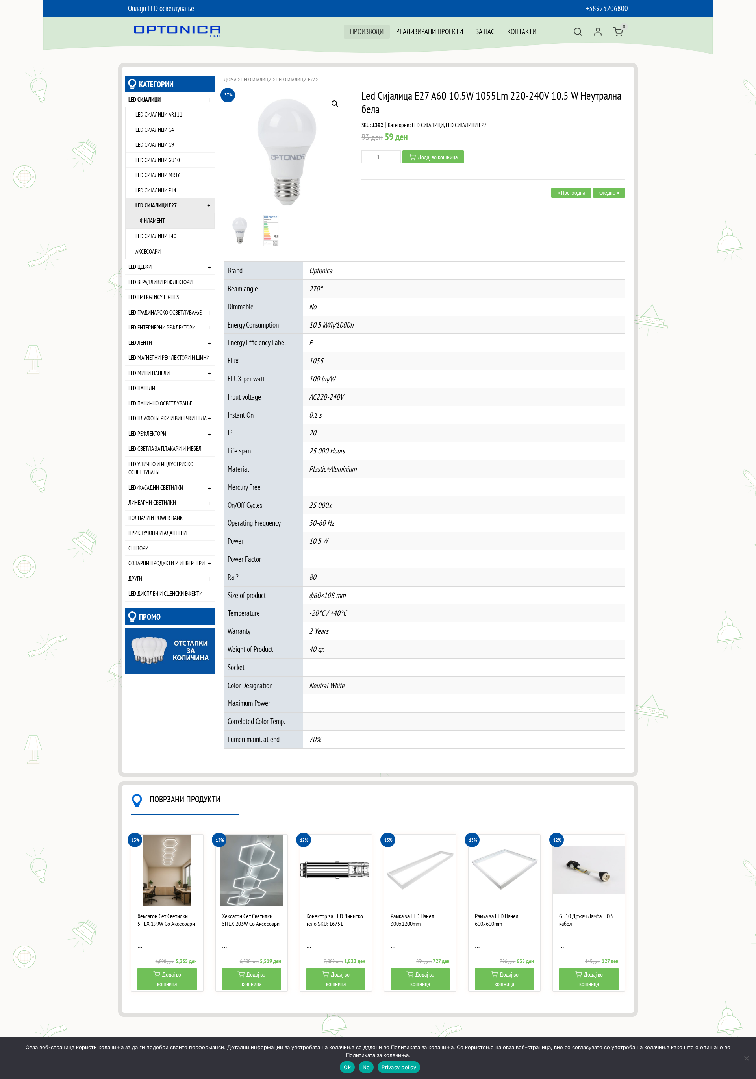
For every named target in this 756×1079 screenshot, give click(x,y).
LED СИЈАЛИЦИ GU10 (157, 160)
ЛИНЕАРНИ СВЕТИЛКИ (152, 502)
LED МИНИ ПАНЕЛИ (149, 373)
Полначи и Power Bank (155, 518)
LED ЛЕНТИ (140, 342)
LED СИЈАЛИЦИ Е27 (156, 205)
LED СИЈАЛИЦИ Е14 (155, 190)
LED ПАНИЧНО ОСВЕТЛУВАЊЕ (160, 403)
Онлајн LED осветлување (161, 8)
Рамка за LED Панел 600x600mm (497, 919)
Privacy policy (399, 1067)
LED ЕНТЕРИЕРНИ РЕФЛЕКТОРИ (161, 327)
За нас (485, 31)
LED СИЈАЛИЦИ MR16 (158, 175)
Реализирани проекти (429, 31)
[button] (335, 104)
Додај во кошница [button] (169, 979)
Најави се (598, 32)
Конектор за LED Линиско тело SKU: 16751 (334, 919)
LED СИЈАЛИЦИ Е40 (155, 236)
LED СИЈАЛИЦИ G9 (154, 144)
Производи (367, 31)
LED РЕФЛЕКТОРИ (147, 433)
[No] (746, 1058)
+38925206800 (607, 8)
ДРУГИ (135, 578)
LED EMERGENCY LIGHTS (153, 297)
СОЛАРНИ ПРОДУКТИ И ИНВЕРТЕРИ (166, 563)
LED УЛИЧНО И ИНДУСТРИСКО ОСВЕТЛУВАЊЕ (160, 468)
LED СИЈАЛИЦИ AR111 (158, 114)
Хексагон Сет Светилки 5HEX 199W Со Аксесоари (166, 919)
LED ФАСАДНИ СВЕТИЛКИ (155, 487)
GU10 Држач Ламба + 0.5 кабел (586, 919)
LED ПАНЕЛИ (141, 388)
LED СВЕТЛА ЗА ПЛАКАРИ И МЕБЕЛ (165, 448)
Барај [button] (578, 32)
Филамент (152, 220)
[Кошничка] (618, 32)
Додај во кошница (438, 157)
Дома (230, 79)
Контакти (521, 31)
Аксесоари (148, 251)
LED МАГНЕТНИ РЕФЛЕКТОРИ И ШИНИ (168, 357)
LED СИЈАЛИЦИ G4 (154, 129)
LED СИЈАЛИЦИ (144, 99)
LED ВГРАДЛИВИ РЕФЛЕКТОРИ (160, 282)
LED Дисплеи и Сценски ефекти (165, 593)
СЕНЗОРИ (138, 548)
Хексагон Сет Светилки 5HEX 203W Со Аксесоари (251, 919)
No (366, 1067)
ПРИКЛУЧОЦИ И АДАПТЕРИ (157, 533)
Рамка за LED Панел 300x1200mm (412, 919)
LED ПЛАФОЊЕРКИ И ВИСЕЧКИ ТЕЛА (167, 418)
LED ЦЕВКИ (140, 266)
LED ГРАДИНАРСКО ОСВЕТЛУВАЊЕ (165, 312)
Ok (347, 1067)
